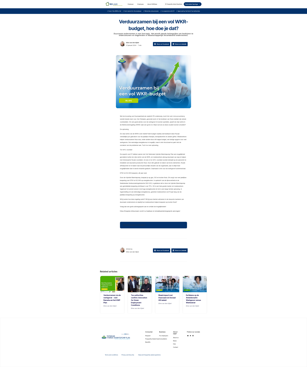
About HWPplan (152, 4)
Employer (131, 4)
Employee (140, 4)
